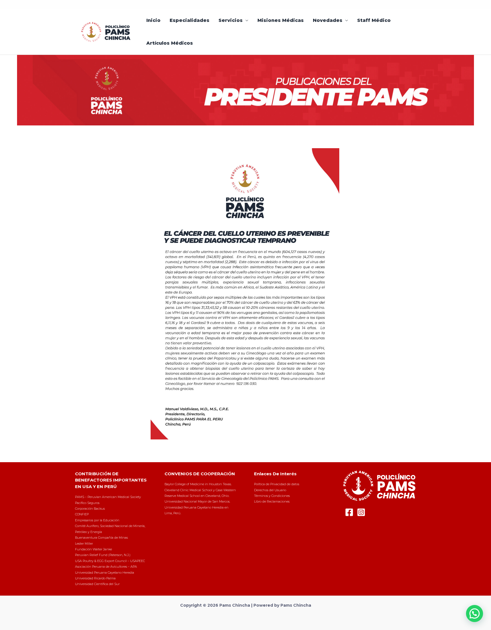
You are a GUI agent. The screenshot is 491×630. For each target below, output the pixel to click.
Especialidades (189, 20)
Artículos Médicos (169, 43)
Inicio (153, 20)
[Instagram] (361, 512)
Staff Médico (374, 20)
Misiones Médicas (280, 20)
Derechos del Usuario (270, 490)
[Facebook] (349, 512)
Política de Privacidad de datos (276, 484)
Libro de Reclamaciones (272, 501)
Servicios (231, 20)
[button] (474, 613)
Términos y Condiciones (272, 496)
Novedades (327, 20)
